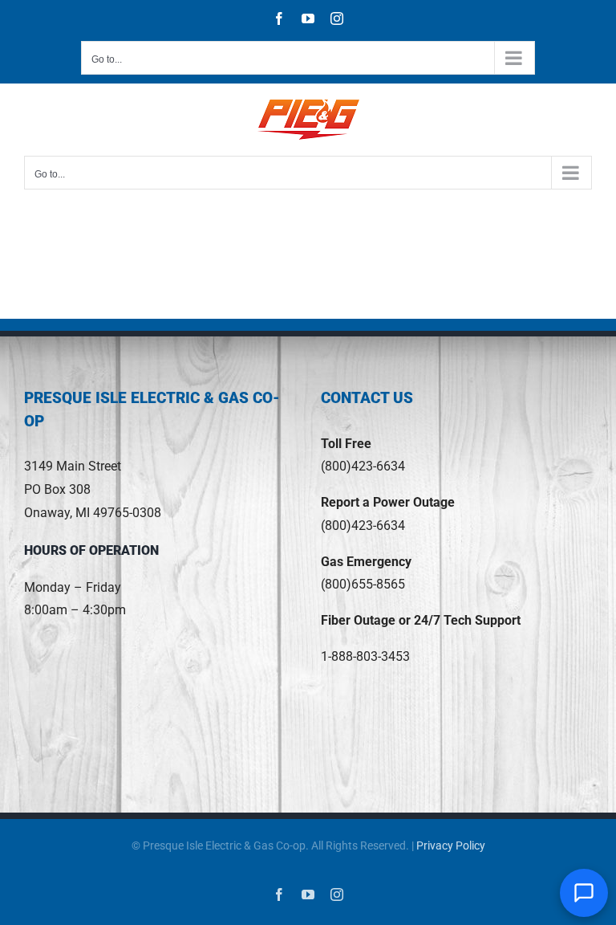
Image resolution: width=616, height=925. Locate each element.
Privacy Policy (450, 845)
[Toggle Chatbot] (584, 893)
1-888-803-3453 (365, 656)
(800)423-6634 (363, 466)
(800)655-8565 (363, 584)
